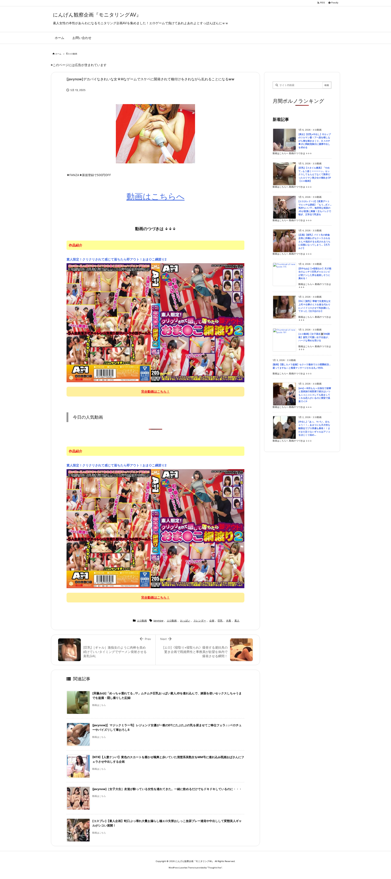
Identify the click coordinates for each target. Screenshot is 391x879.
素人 (236, 620)
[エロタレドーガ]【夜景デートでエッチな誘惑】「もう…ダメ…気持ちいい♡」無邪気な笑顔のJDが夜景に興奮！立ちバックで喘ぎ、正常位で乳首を (314, 208)
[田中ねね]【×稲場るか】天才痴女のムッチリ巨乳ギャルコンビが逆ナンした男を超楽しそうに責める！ (314, 273)
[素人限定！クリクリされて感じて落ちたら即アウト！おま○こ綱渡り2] (155, 322)
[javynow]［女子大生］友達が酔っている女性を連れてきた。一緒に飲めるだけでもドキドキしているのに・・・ (167, 789)
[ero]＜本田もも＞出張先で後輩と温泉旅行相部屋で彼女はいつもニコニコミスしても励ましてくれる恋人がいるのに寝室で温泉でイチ (314, 395)
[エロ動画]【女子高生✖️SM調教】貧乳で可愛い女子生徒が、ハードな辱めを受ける (314, 337)
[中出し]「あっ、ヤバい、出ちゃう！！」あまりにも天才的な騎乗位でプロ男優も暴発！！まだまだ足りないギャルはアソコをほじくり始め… (314, 428)
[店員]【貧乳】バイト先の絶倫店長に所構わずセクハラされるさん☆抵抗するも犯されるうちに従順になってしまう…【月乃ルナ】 (314, 241)
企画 (211, 620)
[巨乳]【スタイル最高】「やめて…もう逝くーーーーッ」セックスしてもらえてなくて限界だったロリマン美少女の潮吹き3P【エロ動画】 (314, 174)
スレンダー (199, 620)
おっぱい (185, 620)
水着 (228, 620)
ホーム (58, 54)
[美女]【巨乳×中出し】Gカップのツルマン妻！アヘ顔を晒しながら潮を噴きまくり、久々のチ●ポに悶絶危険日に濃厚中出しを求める (314, 141)
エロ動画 (73, 54)
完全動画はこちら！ (155, 391)
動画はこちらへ (155, 196)
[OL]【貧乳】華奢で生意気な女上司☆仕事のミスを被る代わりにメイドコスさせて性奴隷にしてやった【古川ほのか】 (314, 306)
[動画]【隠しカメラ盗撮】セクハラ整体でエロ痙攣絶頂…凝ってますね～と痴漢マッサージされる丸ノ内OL (302, 366)
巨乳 (220, 620)
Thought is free (214, 867)
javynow (158, 620)
